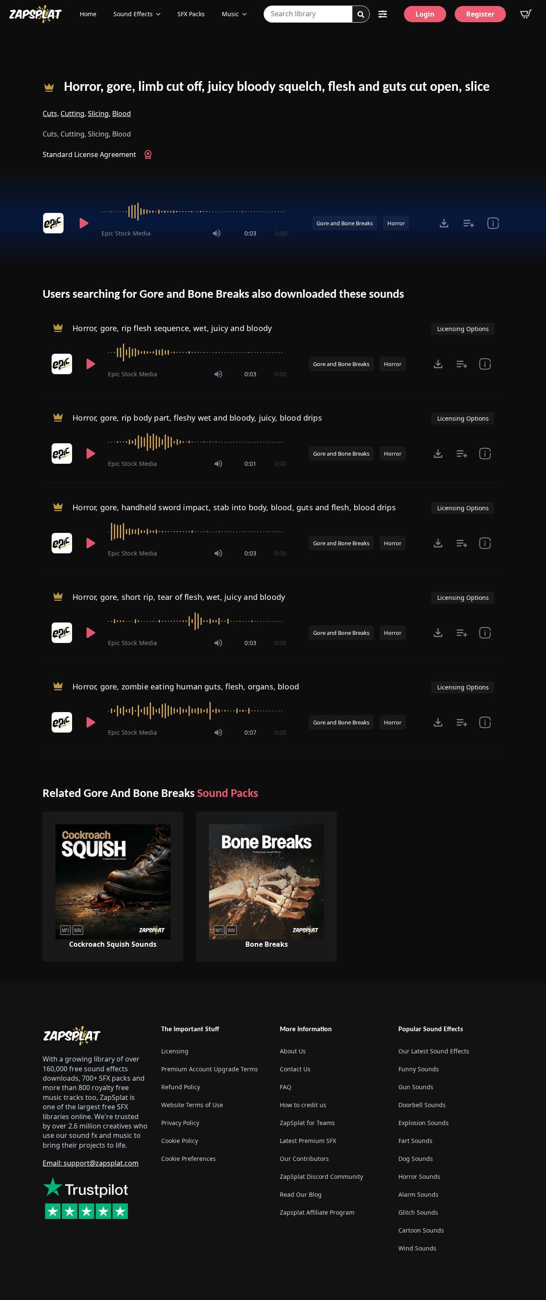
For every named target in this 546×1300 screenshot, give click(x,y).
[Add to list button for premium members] (469, 223)
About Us (293, 1051)
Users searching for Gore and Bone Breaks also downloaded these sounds (223, 295)
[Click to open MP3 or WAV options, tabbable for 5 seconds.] (444, 223)
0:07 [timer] (250, 732)
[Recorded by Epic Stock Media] (54, 223)
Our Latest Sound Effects (433, 1051)
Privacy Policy (180, 1123)
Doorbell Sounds (422, 1105)
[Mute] (216, 233)
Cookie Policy (179, 1141)
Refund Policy (180, 1087)
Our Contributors (304, 1159)
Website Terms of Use (192, 1105)
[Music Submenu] (247, 14)
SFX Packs (191, 14)
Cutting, (73, 113)
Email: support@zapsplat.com (91, 1163)
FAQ (285, 1087)
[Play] (83, 223)
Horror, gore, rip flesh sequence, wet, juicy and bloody (172, 328)
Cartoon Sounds (421, 1230)
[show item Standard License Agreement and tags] (493, 223)
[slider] (194, 212)
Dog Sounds (415, 1159)
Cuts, (51, 113)
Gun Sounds (415, 1087)
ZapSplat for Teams (307, 1123)
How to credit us (303, 1105)
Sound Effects (133, 14)
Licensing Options (463, 329)
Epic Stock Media (126, 233)
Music (230, 14)
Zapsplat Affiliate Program (317, 1212)
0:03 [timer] (250, 233)
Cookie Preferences (188, 1159)
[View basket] (525, 14)
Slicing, (99, 113)
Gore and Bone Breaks (345, 223)
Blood (121, 113)
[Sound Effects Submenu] (161, 14)
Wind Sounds (417, 1248)
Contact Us (295, 1069)
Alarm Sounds (418, 1194)
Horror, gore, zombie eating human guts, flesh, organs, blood (186, 686)
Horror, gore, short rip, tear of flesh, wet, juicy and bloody (179, 597)
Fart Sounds (415, 1141)
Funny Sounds (418, 1069)
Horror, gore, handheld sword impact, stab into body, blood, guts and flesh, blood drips (234, 507)
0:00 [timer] (281, 233)
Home (88, 14)
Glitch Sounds (418, 1212)
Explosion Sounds (423, 1123)
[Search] (360, 14)
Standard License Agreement (89, 154)
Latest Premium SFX (308, 1141)
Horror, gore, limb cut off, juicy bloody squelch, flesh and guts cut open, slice (277, 87)
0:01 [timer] (250, 464)
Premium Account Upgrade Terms (209, 1069)
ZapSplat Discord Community (321, 1176)
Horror (396, 223)
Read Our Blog (301, 1194)
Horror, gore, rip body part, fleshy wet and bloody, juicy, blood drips (197, 418)
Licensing (175, 1051)
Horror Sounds (419, 1176)
